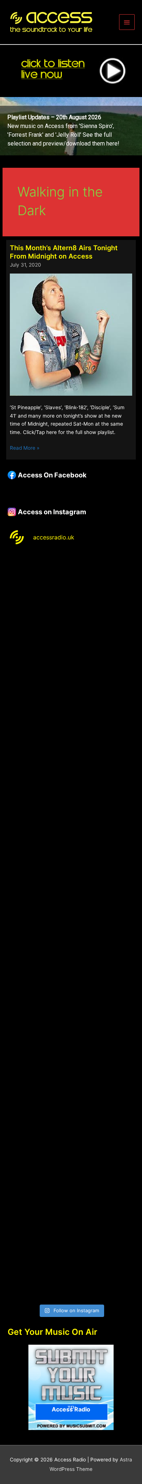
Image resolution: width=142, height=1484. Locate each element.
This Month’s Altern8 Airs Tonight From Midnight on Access (64, 252)
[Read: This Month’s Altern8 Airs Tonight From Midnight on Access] (71, 334)
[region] (71, 126)
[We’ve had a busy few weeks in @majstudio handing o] (71, 590)
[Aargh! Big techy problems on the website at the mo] (71, 665)
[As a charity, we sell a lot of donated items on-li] (71, 1188)
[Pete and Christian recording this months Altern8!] (71, 740)
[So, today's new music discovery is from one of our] (71, 815)
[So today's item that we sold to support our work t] (71, 1038)
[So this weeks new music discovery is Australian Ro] (71, 1113)
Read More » (24, 448)
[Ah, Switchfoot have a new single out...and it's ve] (71, 889)
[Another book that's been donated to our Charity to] (71, 964)
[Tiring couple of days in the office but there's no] (71, 1263)
